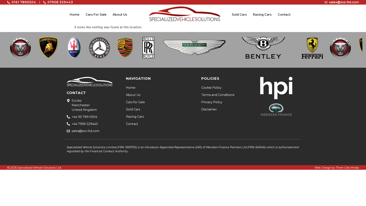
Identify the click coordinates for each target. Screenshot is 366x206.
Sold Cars (239, 14)
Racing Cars (262, 14)
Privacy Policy (211, 102)
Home (74, 14)
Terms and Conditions (217, 95)
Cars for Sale (135, 102)
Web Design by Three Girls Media (337, 167)
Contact (284, 14)
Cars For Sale (96, 14)
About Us (120, 14)
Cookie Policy (211, 87)
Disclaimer (209, 109)
